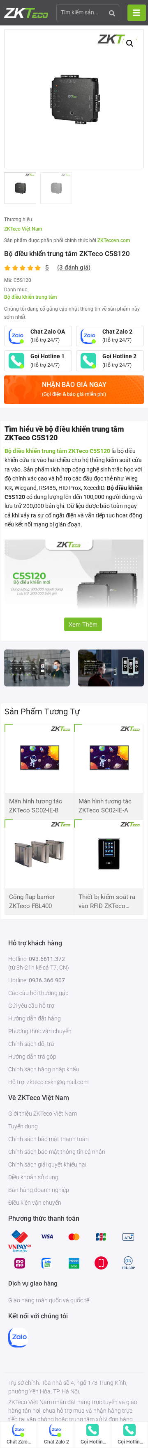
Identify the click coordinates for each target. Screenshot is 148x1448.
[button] (130, 43)
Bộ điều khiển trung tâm (30, 297)
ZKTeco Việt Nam (23, 229)
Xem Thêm (83, 624)
